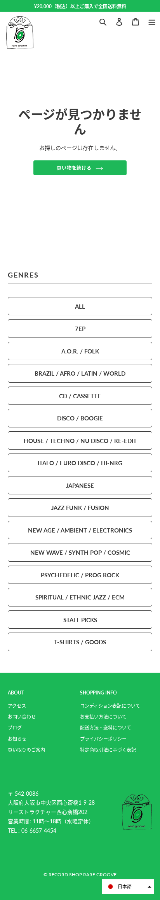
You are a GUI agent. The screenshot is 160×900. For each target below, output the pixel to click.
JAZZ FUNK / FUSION (80, 507)
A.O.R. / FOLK (80, 351)
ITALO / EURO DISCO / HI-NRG (80, 463)
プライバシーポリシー (103, 739)
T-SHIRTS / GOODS (80, 642)
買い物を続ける (74, 167)
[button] (128, 886)
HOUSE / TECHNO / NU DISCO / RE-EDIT (80, 440)
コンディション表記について (110, 706)
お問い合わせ (22, 717)
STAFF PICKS (80, 619)
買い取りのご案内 (26, 750)
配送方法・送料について (105, 727)
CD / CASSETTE (80, 396)
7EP (80, 328)
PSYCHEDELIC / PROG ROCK (80, 575)
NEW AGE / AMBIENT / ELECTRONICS (80, 530)
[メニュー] (152, 21)
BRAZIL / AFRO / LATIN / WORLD (80, 373)
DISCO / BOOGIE (80, 418)
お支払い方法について (103, 717)
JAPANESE (80, 485)
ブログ (15, 727)
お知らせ (17, 739)
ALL (80, 306)
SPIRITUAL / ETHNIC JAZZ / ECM (80, 597)
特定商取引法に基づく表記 (108, 750)
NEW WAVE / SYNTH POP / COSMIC (80, 552)
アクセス (17, 706)
